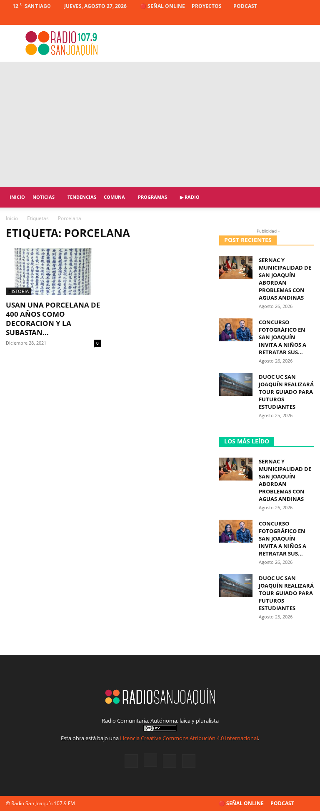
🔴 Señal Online (162, 6)
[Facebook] (266, 19)
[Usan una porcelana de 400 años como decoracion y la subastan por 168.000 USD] (53, 271)
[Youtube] (308, 19)
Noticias (43, 197)
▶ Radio (190, 197)
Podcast (245, 6)
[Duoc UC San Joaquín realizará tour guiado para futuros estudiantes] (235, 384)
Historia (18, 291)
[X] (294, 19)
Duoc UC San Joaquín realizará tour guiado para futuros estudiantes (286, 392)
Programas (152, 197)
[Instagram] (280, 19)
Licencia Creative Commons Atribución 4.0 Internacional (189, 738)
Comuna (114, 197)
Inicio (17, 197)
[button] (304, 197)
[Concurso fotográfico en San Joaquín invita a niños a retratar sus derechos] (235, 329)
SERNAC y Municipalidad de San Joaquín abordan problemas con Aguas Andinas (285, 278)
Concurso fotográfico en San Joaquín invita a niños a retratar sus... (282, 337)
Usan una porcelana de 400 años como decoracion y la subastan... (53, 318)
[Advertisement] (160, 124)
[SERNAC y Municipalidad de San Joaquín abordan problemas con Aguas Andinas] (235, 267)
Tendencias (82, 197)
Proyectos (207, 6)
